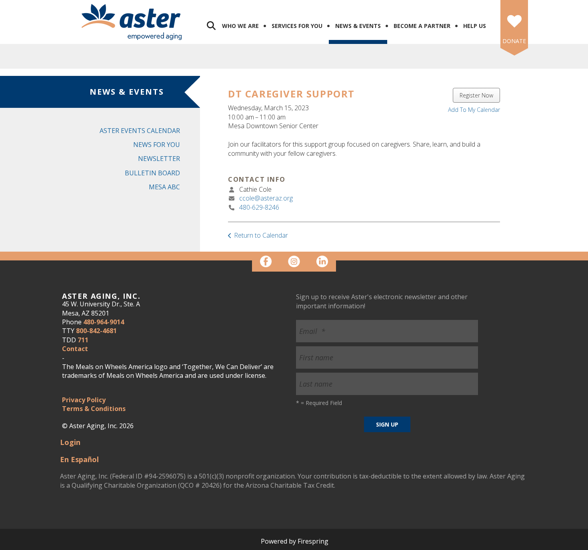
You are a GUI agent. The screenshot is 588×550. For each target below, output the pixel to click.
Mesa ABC (164, 187)
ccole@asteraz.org (266, 198)
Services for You (297, 26)
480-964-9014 (103, 322)
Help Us (474, 26)
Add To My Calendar (474, 109)
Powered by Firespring (294, 541)
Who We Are (240, 26)
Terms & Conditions (94, 408)
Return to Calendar (261, 235)
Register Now (476, 95)
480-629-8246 (259, 207)
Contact (75, 348)
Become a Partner (422, 26)
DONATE (514, 41)
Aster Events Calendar (140, 130)
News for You (156, 144)
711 (83, 340)
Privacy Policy (84, 399)
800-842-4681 (96, 330)
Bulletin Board (152, 173)
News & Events (358, 26)
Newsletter (159, 158)
